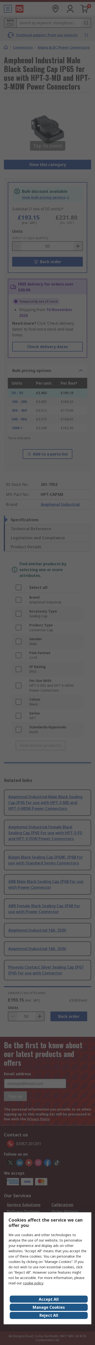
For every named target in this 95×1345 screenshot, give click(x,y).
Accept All (49, 1299)
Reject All (48, 1315)
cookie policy (33, 1283)
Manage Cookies (49, 1307)
